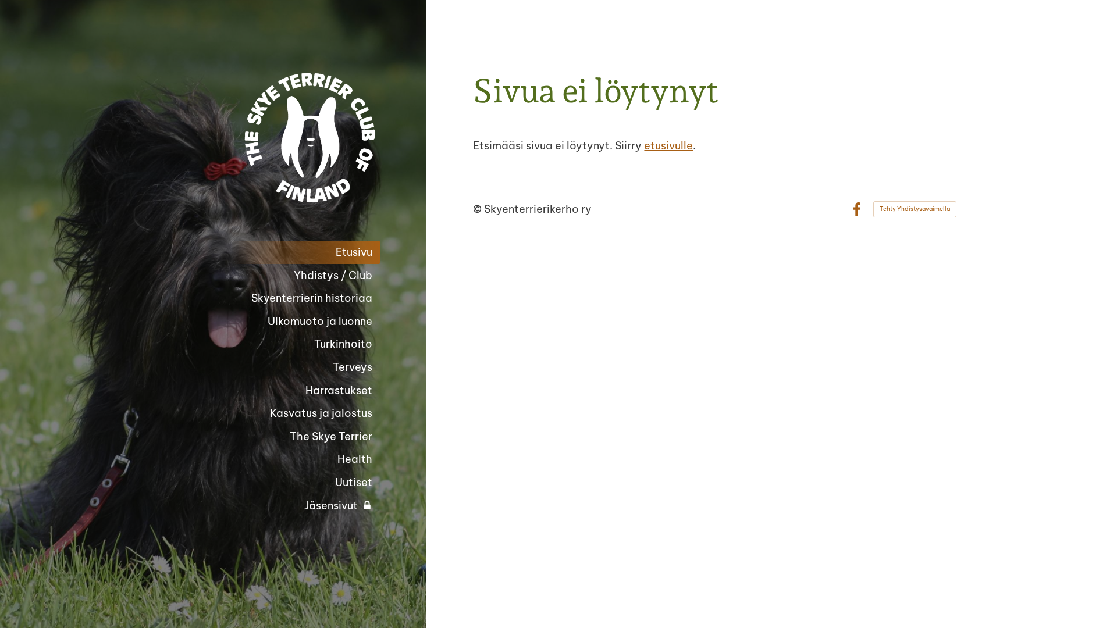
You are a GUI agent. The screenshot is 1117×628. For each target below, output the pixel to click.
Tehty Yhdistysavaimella (915, 209)
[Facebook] (856, 209)
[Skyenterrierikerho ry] (287, 138)
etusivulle (668, 145)
